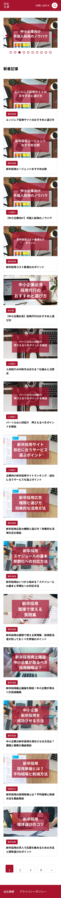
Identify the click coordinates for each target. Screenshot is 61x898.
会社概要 (8, 891)
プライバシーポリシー (32, 891)
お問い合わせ (42, 5)
